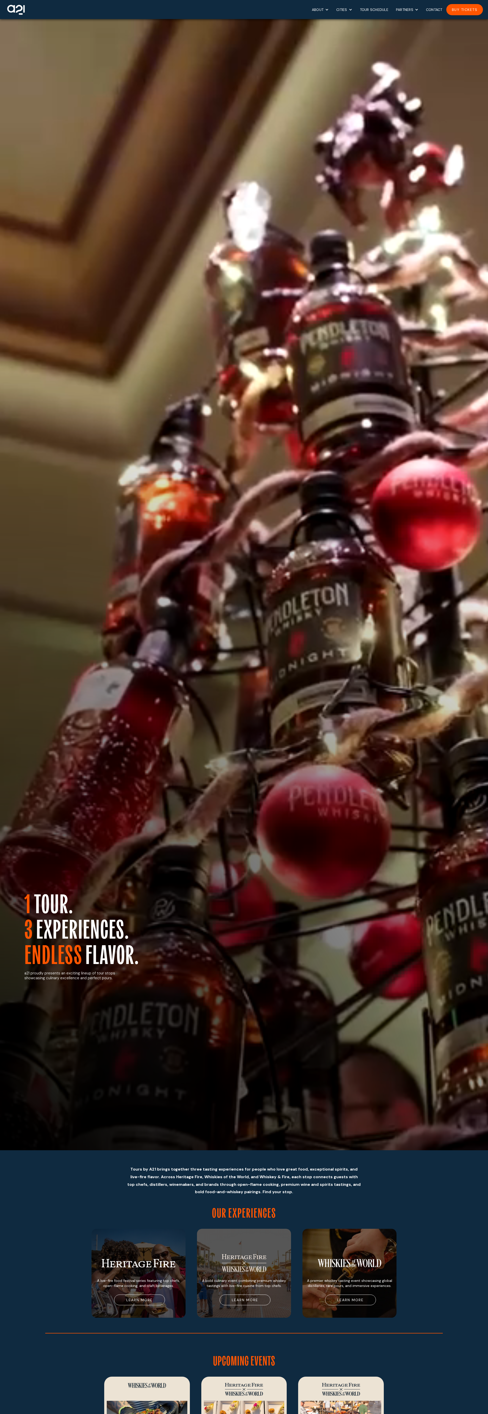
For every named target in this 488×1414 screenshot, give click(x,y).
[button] (320, 9)
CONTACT (434, 9)
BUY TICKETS (465, 9)
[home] (15, 9)
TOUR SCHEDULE (374, 9)
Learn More (139, 1300)
